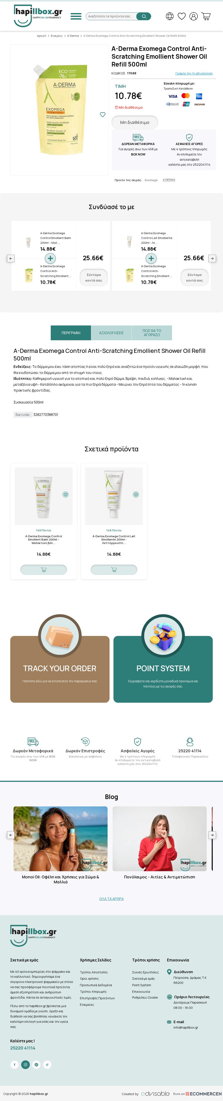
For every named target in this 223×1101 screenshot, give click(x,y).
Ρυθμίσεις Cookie (145, 997)
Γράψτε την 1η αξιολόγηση (194, 73)
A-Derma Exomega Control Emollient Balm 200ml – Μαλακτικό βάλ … (43, 540)
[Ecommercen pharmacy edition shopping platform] (194, 1093)
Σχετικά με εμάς (143, 978)
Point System (141, 985)
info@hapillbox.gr (186, 1027)
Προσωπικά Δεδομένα (96, 985)
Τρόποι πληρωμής (93, 991)
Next (212, 258)
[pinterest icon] (36, 1064)
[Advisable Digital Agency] (146, 1093)
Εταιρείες (87, 1005)
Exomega (151, 180)
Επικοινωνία (141, 991)
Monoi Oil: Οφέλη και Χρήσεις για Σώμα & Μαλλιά (60, 879)
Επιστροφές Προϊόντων (97, 998)
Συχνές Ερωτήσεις (145, 972)
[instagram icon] (25, 1064)
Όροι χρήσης (89, 978)
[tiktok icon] (47, 1064)
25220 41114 (22, 1048)
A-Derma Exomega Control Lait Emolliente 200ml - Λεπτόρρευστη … (114, 540)
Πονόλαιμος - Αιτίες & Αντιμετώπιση (159, 876)
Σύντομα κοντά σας (93, 277)
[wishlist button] (65, 494)
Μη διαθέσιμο (134, 122)
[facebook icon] (14, 1064)
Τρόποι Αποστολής (94, 972)
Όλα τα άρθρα (111, 898)
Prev (11, 258)
